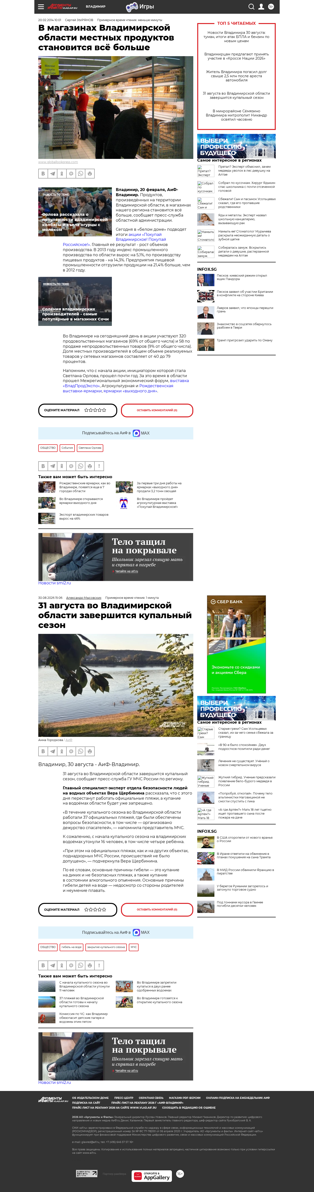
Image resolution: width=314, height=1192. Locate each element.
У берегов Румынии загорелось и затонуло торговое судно (242, 887)
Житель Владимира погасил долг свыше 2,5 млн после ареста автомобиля (236, 76)
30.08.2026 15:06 (50, 598)
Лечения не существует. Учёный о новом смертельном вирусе (244, 763)
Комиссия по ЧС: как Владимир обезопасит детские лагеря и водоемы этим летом (83, 1018)
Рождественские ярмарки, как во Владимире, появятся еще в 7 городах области (84, 487)
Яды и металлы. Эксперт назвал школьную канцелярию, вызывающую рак (242, 219)
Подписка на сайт (86, 1102)
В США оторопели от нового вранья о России (245, 839)
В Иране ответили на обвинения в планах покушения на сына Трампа (244, 855)
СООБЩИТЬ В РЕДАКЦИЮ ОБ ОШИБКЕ (189, 1107)
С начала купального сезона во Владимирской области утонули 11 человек (84, 986)
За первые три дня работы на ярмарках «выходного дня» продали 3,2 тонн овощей (159, 487)
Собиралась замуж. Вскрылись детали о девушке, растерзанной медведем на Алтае (243, 251)
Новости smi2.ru (54, 583)
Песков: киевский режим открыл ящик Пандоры (242, 277)
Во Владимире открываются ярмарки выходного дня (81, 501)
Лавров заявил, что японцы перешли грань (245, 309)
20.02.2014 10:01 (49, 20)
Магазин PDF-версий (184, 1098)
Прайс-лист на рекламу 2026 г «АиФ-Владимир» (147, 1102)
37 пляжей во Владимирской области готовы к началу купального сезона (81, 1002)
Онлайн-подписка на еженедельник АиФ (238, 1098)
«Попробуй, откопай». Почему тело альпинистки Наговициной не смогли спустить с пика (245, 797)
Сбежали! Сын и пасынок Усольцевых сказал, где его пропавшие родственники (247, 203)
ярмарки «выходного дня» (130, 391)
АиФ (68, 740)
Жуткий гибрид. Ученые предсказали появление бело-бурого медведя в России (246, 781)
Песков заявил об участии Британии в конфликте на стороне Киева (245, 293)
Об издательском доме (90, 1098)
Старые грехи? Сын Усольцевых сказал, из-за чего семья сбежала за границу (245, 732)
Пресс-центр (123, 1098)
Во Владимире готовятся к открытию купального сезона (159, 1000)
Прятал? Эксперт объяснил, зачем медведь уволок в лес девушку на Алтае (244, 170)
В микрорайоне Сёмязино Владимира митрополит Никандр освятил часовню (236, 115)
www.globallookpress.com (58, 162)
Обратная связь (151, 1098)
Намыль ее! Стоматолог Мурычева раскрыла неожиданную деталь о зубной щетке (244, 235)
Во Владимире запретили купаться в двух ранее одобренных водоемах (156, 986)
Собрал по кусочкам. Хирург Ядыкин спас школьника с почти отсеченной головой (246, 186)
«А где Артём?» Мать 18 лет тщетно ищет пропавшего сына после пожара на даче (245, 813)
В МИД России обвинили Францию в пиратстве (245, 871)
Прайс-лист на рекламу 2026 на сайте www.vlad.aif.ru (114, 1107)
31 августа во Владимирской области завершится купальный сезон (236, 95)
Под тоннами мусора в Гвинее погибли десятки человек (240, 904)
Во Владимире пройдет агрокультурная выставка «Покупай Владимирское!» (157, 503)
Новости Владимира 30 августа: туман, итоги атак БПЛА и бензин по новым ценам (236, 37)
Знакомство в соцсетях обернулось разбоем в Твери (244, 325)
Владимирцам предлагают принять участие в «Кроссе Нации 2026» (236, 56)
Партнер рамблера (114, 1173)
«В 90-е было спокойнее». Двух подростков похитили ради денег (244, 747)
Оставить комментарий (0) (157, 410)
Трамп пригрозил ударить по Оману (245, 340)
